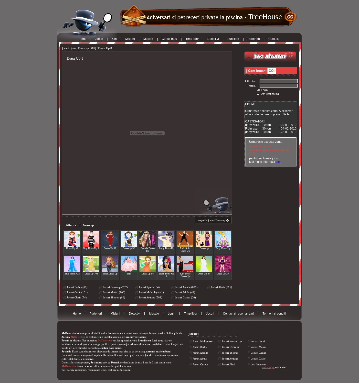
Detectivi (213, 39)
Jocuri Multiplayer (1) (151, 292)
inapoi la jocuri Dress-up (211, 220)
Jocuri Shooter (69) (114, 297)
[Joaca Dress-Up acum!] (204, 239)
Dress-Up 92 (110, 248)
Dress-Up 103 (91, 273)
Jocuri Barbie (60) (77, 287)
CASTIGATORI (254, 121)
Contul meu (169, 39)
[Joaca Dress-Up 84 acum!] (204, 264)
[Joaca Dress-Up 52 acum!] (129, 239)
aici (278, 162)
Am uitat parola (270, 93)
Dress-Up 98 (147, 273)
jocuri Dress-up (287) (83, 48)
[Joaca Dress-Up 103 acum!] (91, 264)
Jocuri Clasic (258, 358)
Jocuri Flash (228, 364)
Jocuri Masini (258, 346)
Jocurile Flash (70, 351)
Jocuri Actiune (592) (150, 297)
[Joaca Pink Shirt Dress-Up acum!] (185, 239)
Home (82, 39)
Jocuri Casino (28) (185, 297)
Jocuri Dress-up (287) (115, 287)
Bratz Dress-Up (110, 273)
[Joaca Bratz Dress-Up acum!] (110, 264)
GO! (272, 71)
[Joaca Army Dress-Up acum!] (166, 239)
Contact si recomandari (238, 313)
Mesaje (148, 39)
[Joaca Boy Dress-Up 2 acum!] (91, 239)
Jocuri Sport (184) (149, 287)
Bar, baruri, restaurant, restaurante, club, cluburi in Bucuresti (96, 369)
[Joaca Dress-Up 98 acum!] (147, 264)
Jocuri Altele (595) (221, 287)
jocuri (65, 48)
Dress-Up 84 (204, 273)
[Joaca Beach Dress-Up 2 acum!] (166, 264)
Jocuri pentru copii (232, 340)
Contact (273, 39)
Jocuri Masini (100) (114, 292)
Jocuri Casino (258, 352)
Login (264, 89)
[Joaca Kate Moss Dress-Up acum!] (185, 264)
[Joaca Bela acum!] (129, 264)
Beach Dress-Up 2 (166, 275)
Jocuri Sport (258, 340)
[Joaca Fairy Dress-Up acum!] (223, 239)
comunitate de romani (166, 355)
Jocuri (99, 39)
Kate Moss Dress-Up (185, 275)
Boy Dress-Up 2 (91, 248)
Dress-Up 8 (105, 48)
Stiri (114, 39)
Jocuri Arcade (200, 352)
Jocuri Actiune (230, 358)
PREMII (250, 104)
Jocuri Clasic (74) (77, 297)
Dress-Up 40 (72, 248)
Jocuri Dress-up (231, 346)
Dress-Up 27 (223, 273)
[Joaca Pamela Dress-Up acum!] (147, 239)
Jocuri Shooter (230, 352)
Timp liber (192, 39)
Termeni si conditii (274, 313)
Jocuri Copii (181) (77, 292)
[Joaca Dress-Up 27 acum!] (223, 264)
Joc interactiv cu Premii (105, 362)
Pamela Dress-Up (148, 249)
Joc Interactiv (258, 364)
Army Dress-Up (166, 248)
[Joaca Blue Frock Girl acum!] (72, 264)
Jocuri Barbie (200, 346)
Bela (129, 273)
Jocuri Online (200, 364)
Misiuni (130, 39)
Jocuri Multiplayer (203, 340)
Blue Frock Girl (72, 273)
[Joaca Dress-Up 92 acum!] (110, 239)
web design (268, 367)
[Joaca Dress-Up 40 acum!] (72, 239)
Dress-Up (204, 248)
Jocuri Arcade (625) (186, 287)
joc (146, 355)
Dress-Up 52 (129, 248)
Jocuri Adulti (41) (185, 292)
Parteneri (254, 39)
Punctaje (233, 39)
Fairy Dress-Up (222, 248)
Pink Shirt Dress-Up (185, 249)
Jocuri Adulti (200, 358)
